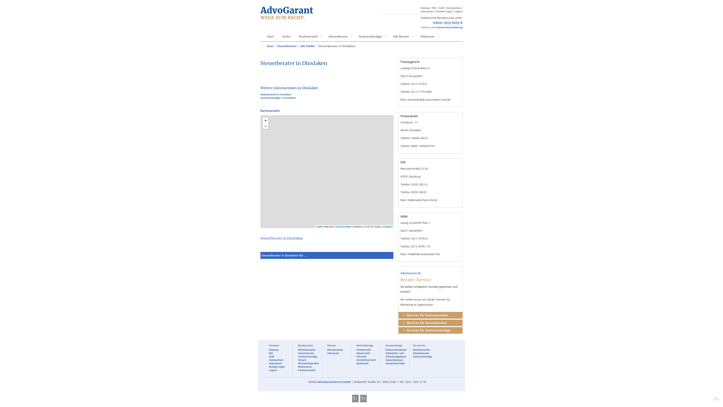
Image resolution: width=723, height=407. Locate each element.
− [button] (265, 126)
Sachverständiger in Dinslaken (278, 97)
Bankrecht (362, 363)
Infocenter (427, 36)
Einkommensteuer (396, 349)
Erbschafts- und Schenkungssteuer (396, 354)
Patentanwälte (306, 370)
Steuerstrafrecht (395, 363)
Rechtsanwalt (308, 36)
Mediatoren (305, 366)
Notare (302, 360)
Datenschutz (453, 8)
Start (270, 36)
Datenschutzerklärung (450, 27)
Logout (459, 11)
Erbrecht (361, 356)
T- (355, 398)
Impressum (427, 11)
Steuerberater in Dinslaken (337, 46)
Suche (286, 36)
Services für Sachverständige (429, 330)
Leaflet (319, 226)
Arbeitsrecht (363, 349)
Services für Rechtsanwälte (427, 315)
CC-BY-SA (368, 226)
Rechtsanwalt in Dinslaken (275, 94)
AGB (441, 8)
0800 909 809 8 (448, 23)
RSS (434, 8)
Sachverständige (307, 356)
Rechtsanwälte (306, 349)
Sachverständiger (370, 36)
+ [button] (265, 120)
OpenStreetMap (343, 226)
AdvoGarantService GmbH (334, 382)
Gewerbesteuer (394, 360)
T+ (363, 398)
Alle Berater (401, 36)
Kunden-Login (444, 11)
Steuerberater (338, 36)
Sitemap (425, 8)
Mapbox (388, 226)
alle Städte (307, 46)
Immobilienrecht (366, 360)
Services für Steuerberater (427, 323)
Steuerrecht (363, 353)
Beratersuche (335, 349)
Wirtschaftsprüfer (308, 363)
